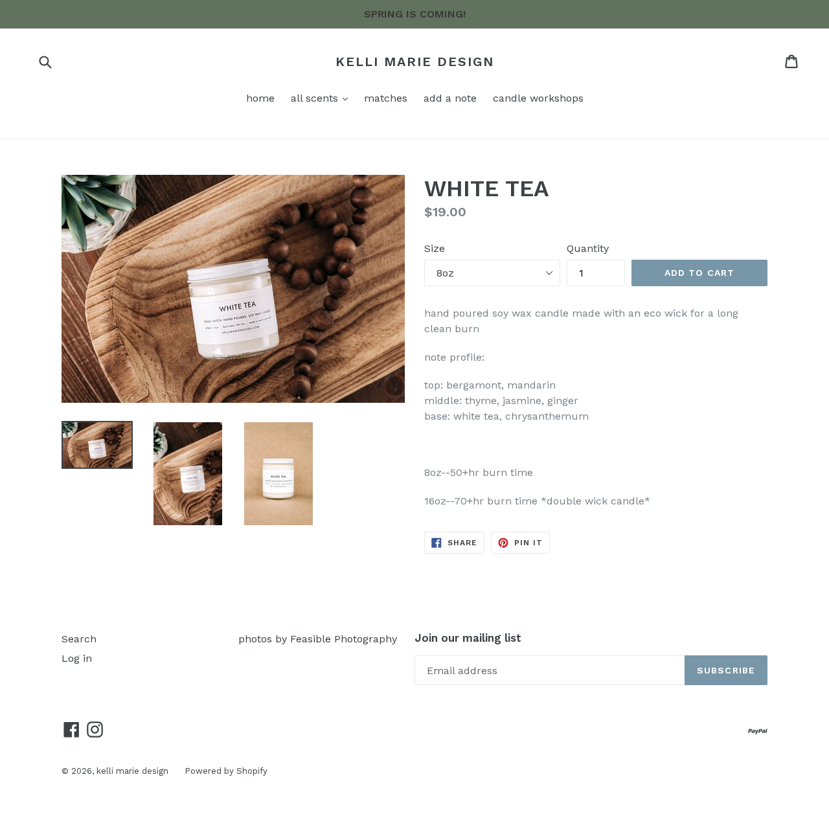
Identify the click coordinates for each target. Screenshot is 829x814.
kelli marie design (414, 61)
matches (385, 98)
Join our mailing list (467, 637)
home (260, 98)
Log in (77, 658)
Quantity (588, 248)
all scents (316, 98)
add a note (450, 98)
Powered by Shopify (226, 771)
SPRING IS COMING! (415, 14)
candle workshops (538, 98)
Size (434, 248)
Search (79, 639)
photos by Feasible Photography (317, 639)
